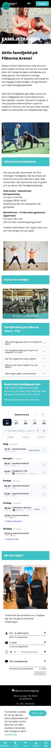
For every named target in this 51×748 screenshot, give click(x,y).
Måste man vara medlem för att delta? (21, 366)
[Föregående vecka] (8, 414)
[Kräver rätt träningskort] (44, 464)
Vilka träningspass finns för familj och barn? (23, 343)
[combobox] (20, 430)
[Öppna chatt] (6, 6)
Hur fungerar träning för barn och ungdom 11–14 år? (21, 351)
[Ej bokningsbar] (44, 450)
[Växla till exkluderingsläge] (44, 430)
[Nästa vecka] (35, 414)
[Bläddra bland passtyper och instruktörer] (38, 430)
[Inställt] (44, 509)
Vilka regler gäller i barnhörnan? (20, 373)
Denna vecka (22, 414)
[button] (30, 3)
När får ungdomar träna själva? (20, 358)
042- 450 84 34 (27, 703)
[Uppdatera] (43, 414)
